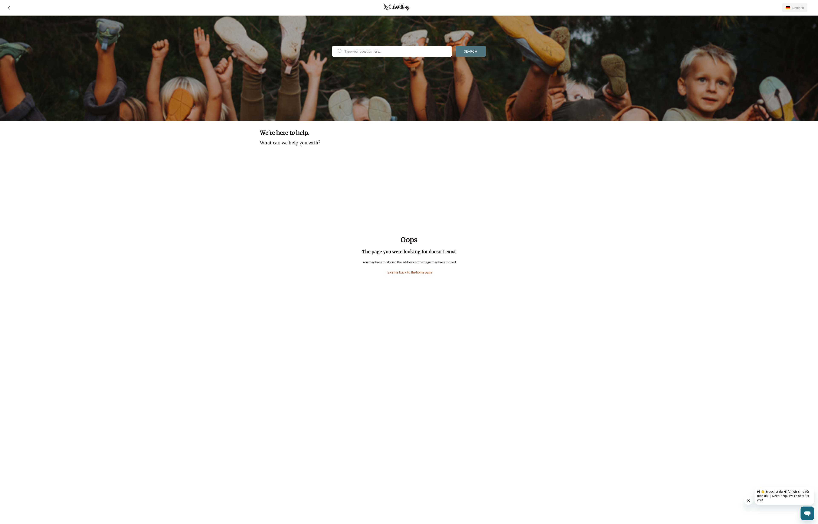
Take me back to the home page (409, 272)
